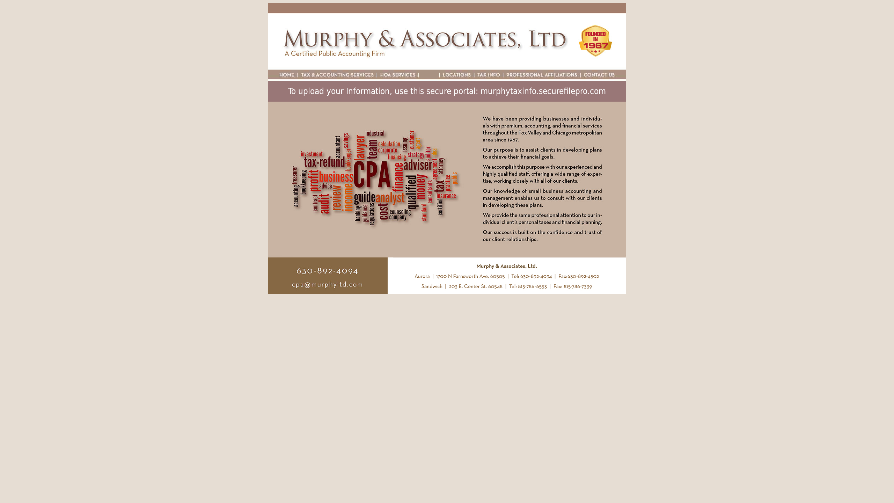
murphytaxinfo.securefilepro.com (543, 91)
